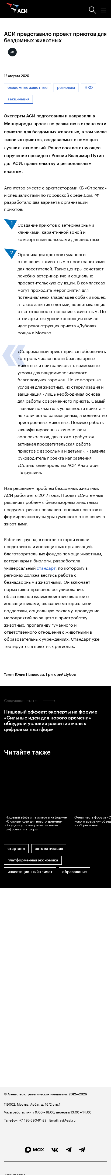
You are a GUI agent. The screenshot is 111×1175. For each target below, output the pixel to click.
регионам (66, 87)
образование (74, 872)
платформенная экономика (33, 860)
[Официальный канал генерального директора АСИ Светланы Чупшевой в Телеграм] (82, 1150)
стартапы (16, 848)
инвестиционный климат (30, 872)
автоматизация (49, 848)
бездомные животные (27, 87)
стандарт (46, 567)
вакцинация (18, 99)
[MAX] (34, 1149)
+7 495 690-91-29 (33, 1119)
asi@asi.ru (67, 1119)
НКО (89, 87)
